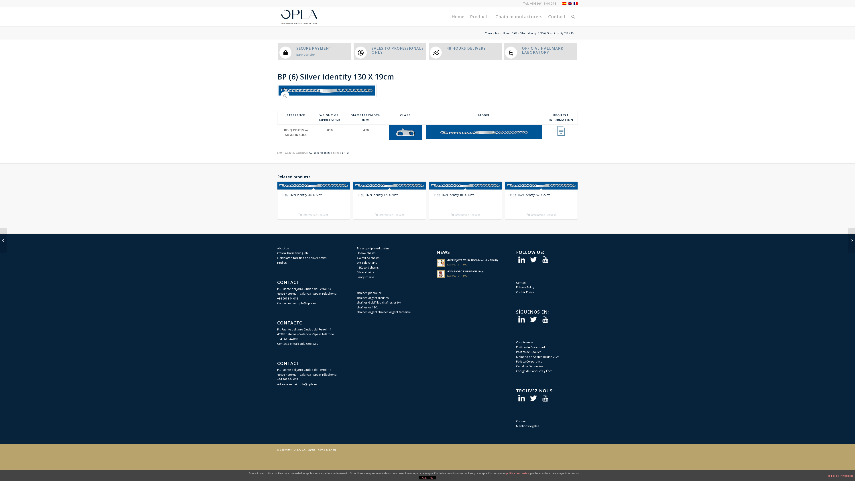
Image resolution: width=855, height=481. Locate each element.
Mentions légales (527, 426)
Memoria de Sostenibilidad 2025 (537, 357)
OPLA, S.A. (300, 449)
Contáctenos (524, 342)
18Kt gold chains (368, 267)
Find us (282, 263)
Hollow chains (366, 253)
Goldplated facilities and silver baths (302, 258)
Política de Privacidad (530, 347)
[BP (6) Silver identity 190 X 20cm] (851, 240)
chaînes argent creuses (373, 298)
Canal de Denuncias (529, 366)
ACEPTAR (427, 478)
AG (515, 33)
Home (506, 33)
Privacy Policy (525, 287)
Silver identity (528, 33)
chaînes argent (367, 312)
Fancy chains (365, 277)
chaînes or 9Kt (391, 302)
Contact (521, 283)
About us (283, 248)
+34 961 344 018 (543, 3)
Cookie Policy (525, 292)
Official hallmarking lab (292, 253)
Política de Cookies (529, 352)
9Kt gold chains (367, 263)
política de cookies (517, 473)
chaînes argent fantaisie (394, 312)
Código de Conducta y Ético (534, 371)
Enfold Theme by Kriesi (322, 449)
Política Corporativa (529, 361)
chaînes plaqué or (369, 293)
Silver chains (365, 272)
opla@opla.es (307, 303)
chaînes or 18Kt (367, 307)
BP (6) (345, 152)
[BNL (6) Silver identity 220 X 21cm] (3, 240)
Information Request (315, 214)
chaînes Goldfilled (369, 302)
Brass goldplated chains (373, 248)
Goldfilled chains (368, 258)
